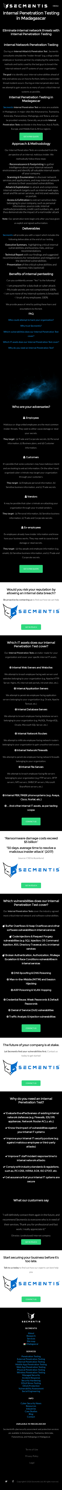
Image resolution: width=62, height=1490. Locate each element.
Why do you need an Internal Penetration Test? (31, 347)
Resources (31, 1406)
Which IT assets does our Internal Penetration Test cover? (31, 342)
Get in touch (31, 627)
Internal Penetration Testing (31, 1361)
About (31, 1333)
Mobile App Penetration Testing (31, 1364)
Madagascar (32, 1344)
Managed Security (31, 1375)
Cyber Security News (31, 1403)
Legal (31, 1462)
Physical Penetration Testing (31, 1369)
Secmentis (8, 107)
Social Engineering (31, 1391)
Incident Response (31, 1377)
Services (31, 1338)
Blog (31, 1414)
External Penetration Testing (31, 1359)
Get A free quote (31, 136)
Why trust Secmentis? (31, 325)
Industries (31, 1408)
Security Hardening (31, 1380)
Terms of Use (32, 1449)
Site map (31, 1341)
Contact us (31, 821)
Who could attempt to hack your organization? (31, 320)
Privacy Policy (31, 1456)
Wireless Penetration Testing (31, 1372)
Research (31, 1336)
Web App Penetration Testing (31, 1367)
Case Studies (31, 1411)
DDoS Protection (31, 1385)
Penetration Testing (31, 1356)
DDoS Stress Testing (31, 1383)
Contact (31, 1416)
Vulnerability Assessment (31, 1388)
